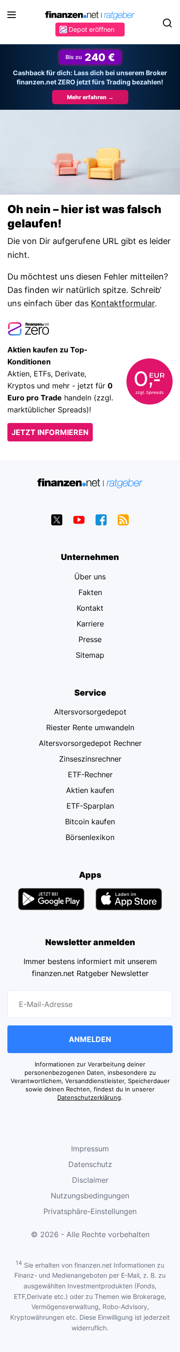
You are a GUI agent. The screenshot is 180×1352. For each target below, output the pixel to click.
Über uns (90, 576)
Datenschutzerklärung (89, 1097)
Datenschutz (90, 1164)
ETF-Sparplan (90, 805)
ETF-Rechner (90, 774)
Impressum (90, 1148)
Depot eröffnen (91, 29)
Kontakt (90, 608)
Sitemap (90, 655)
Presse (90, 639)
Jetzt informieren (50, 432)
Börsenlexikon (90, 837)
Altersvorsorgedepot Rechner (90, 743)
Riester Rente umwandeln (90, 727)
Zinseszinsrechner (90, 758)
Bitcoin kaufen (90, 821)
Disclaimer (90, 1180)
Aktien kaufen (90, 790)
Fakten (90, 592)
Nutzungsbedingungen (90, 1195)
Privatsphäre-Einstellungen (90, 1211)
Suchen (167, 23)
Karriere (90, 623)
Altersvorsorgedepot (90, 711)
